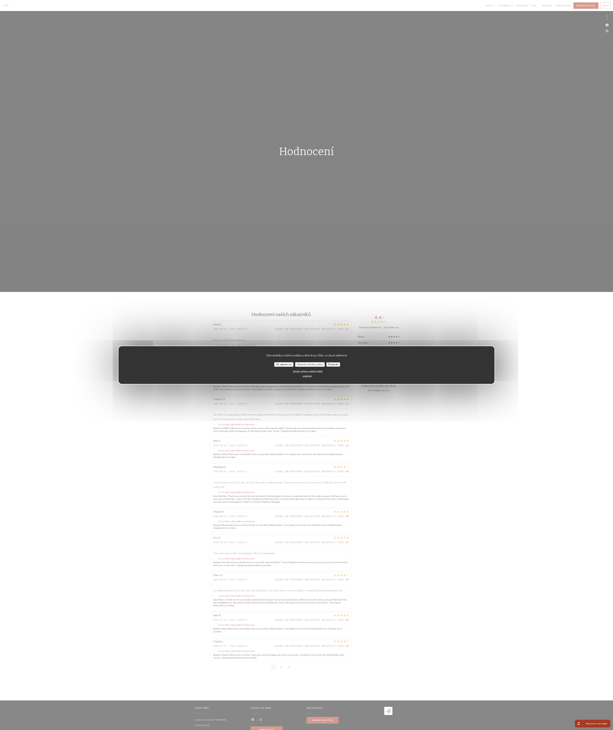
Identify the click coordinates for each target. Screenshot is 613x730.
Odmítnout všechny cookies (310, 364)
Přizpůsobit (333, 364)
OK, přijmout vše (284, 364)
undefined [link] (307, 376)
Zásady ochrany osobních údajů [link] (307, 371)
